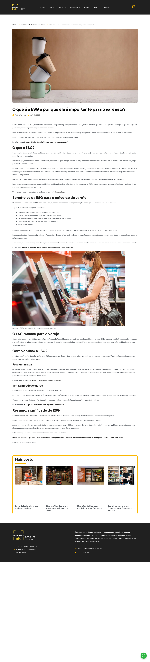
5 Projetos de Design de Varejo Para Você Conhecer (89, 507)
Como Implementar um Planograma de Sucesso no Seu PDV (120, 508)
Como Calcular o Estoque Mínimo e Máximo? (26, 507)
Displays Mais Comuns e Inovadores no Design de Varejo (57, 508)
